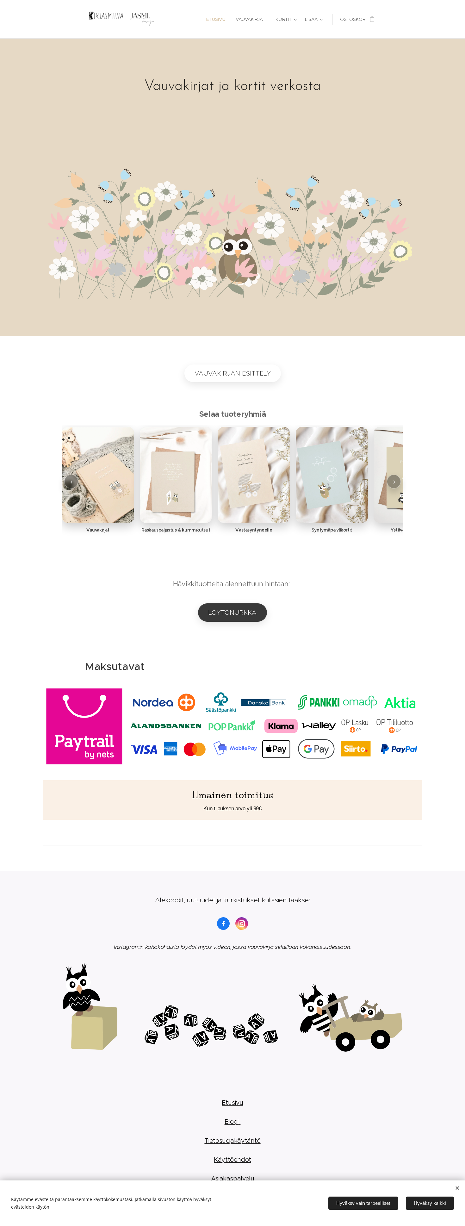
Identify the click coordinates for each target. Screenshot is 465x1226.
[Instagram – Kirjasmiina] (241, 923)
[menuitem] (218, 19)
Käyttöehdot (232, 1159)
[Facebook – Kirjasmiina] (223, 923)
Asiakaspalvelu (232, 1178)
